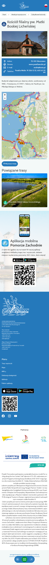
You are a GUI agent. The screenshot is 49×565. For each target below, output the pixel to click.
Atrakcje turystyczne (19, 15)
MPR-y (4, 371)
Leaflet (19, 158)
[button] (24, 124)
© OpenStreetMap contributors (38, 158)
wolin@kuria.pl (39, 67)
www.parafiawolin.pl (37, 64)
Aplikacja (4, 379)
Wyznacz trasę (10, 164)
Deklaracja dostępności (9, 375)
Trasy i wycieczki (7, 363)
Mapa (3, 367)
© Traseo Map (25, 158)
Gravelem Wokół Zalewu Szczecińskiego (24, 202)
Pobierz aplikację (7, 383)
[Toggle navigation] (24, 559)
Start (4, 15)
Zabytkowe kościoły (38, 15)
